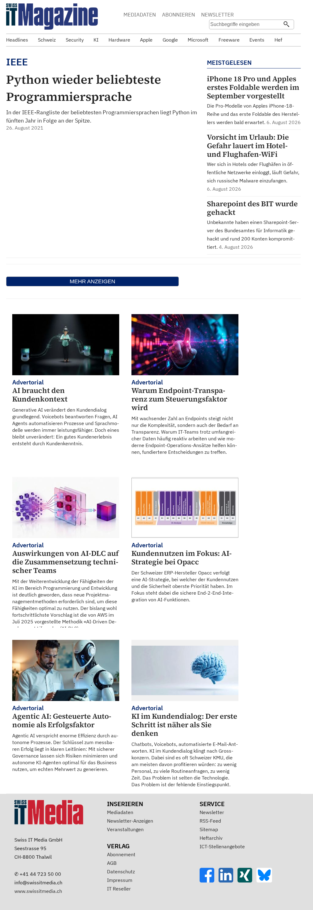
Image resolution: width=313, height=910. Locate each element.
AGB (111, 863)
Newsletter (212, 812)
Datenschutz (121, 871)
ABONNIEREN (178, 14)
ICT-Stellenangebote (222, 846)
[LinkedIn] (228, 881)
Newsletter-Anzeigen (130, 821)
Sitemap (209, 829)
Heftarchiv (211, 838)
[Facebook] (209, 881)
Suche (252, 15)
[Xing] (247, 881)
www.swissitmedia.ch (38, 891)
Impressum (119, 880)
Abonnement (121, 854)
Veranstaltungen (125, 829)
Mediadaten (120, 812)
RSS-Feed (210, 821)
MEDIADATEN (139, 14)
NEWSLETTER (217, 14)
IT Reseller (119, 889)
